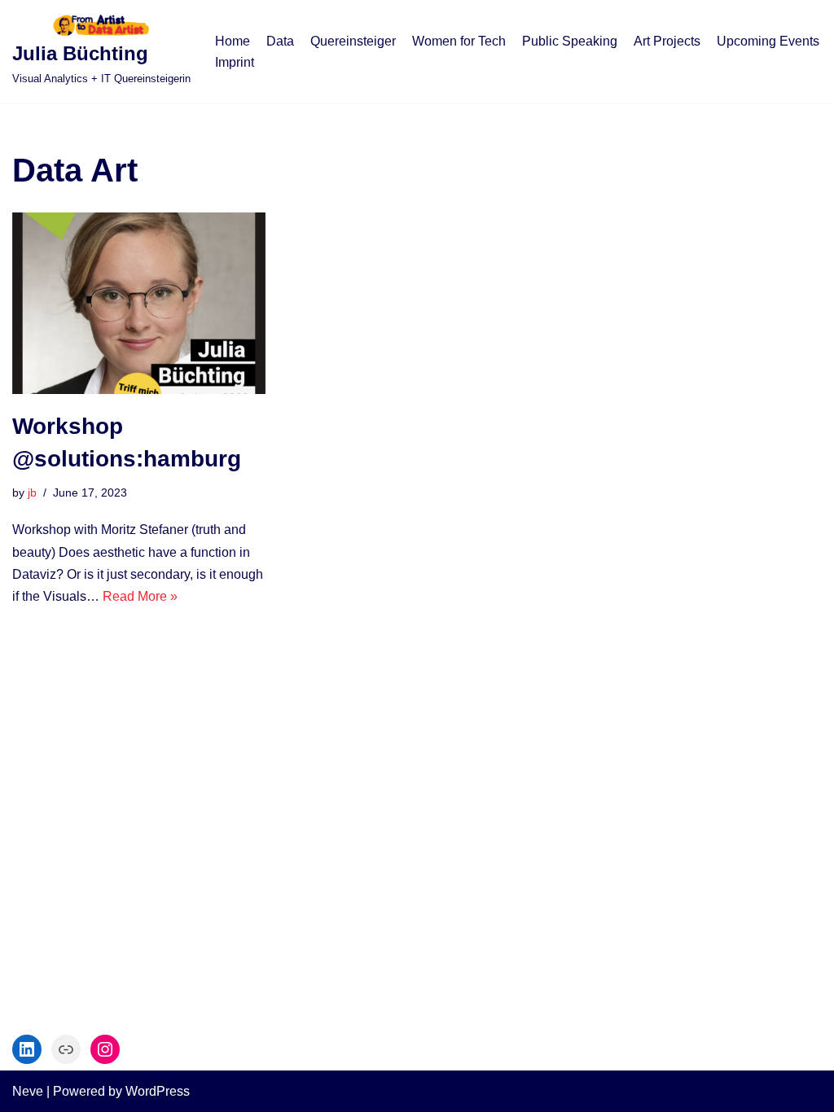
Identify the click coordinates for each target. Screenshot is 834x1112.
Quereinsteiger (353, 41)
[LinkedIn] (27, 1049)
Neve (27, 1091)
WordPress (157, 1091)
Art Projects (667, 41)
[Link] (66, 1049)
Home (232, 41)
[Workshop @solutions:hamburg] (139, 303)
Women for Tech (459, 41)
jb (32, 492)
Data (280, 41)
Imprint (234, 62)
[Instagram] (105, 1049)
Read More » (140, 596)
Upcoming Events (768, 41)
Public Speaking (569, 41)
